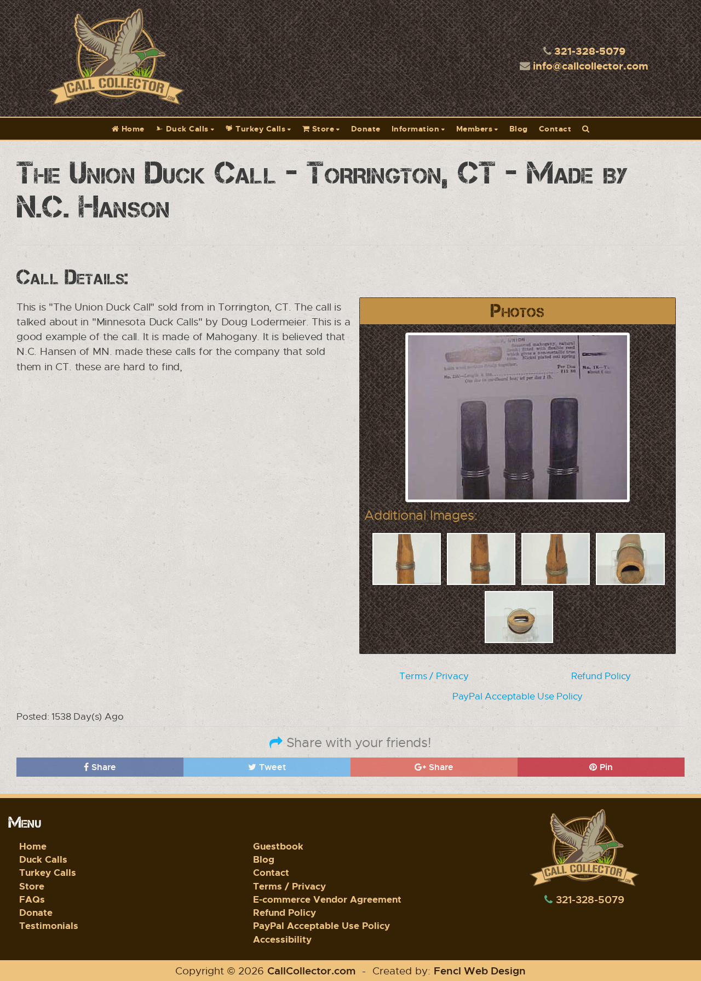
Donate (366, 128)
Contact (555, 128)
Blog (518, 128)
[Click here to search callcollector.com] (586, 129)
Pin (605, 766)
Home (132, 128)
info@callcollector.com (590, 65)
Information (416, 128)
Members (474, 128)
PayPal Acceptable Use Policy (517, 696)
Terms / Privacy (433, 675)
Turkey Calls (259, 128)
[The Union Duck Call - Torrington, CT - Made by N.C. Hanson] (517, 416)
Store (321, 128)
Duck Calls (186, 128)
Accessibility (282, 939)
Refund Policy (601, 675)
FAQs (32, 899)
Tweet (271, 766)
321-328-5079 (589, 50)
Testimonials (48, 925)
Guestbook (278, 846)
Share (102, 766)
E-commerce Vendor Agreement (327, 899)
